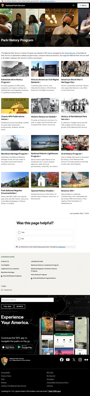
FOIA (2, 379)
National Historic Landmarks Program (45, 265)
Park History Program (17, 40)
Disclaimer (50, 379)
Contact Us (8, 290)
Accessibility (5, 372)
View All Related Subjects (12, 276)
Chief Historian (70, 53)
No (22, 239)
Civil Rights (5, 265)
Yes (22, 232)
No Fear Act (51, 376)
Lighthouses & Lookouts (10, 269)
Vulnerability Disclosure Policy (57, 382)
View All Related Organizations (44, 278)
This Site (7, 306)
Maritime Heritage (7, 272)
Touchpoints (61, 247)
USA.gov (50, 386)
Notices (4, 382)
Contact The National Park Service (13, 386)
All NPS (19, 306)
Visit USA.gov (54, 391)
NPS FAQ (50, 372)
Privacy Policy (6, 376)
